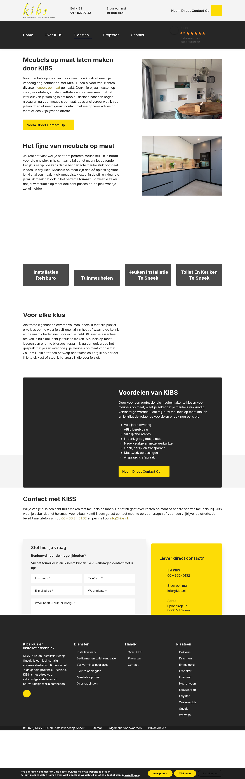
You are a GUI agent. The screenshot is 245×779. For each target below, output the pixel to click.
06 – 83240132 (178, 575)
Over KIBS (135, 652)
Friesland (185, 677)
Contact (133, 664)
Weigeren (185, 773)
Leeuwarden (187, 690)
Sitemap (97, 728)
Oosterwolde (187, 702)
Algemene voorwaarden (125, 728)
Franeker (185, 671)
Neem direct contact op (190, 11)
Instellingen (210, 773)
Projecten (134, 658)
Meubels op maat (88, 677)
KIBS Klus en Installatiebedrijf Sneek (59, 728)
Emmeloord (187, 664)
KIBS (184, 28)
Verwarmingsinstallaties (92, 664)
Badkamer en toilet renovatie (96, 658)
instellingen (131, 775)
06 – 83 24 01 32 (74, 518)
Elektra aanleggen (89, 671)
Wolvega (185, 715)
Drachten (185, 658)
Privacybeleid (157, 728)
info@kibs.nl (119, 518)
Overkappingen (87, 683)
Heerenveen (187, 683)
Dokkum (184, 652)
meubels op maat (47, 87)
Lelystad (184, 696)
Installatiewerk (86, 652)
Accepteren (160, 773)
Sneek (183, 708)
